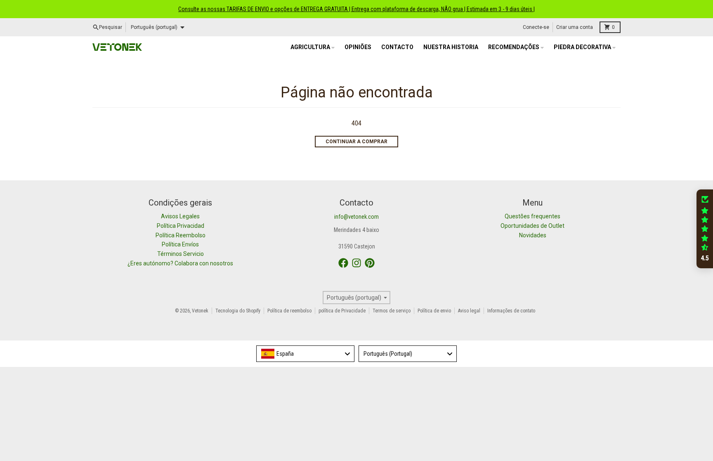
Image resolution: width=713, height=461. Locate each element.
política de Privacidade (342, 311)
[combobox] (305, 353)
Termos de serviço (392, 311)
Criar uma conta (574, 27)
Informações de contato (511, 311)
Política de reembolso (289, 311)
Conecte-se (536, 27)
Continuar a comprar (356, 141)
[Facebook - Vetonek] (343, 263)
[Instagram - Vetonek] (356, 263)
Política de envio (434, 311)
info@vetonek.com (356, 216)
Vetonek (200, 311)
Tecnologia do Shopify (237, 311)
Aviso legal (469, 311)
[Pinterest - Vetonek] (370, 263)
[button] (704, 229)
